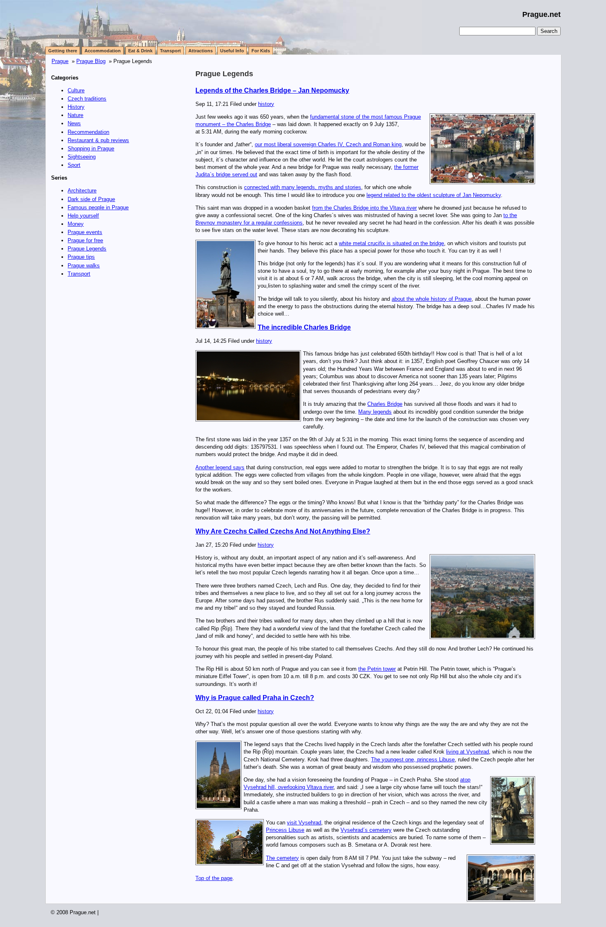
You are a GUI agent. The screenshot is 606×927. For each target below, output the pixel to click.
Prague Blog (91, 61)
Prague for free (85, 240)
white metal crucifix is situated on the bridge (391, 243)
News (74, 123)
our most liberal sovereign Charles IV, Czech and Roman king (328, 144)
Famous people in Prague (98, 207)
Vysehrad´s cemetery (366, 830)
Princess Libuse (285, 830)
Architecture (82, 190)
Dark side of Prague (91, 199)
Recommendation (88, 132)
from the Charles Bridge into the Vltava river (364, 208)
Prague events (85, 232)
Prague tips (81, 257)
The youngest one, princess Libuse (413, 759)
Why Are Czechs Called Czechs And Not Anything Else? (282, 531)
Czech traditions (87, 99)
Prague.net (541, 14)
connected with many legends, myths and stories (302, 187)
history (266, 104)
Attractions (200, 50)
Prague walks (84, 265)
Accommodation (103, 50)
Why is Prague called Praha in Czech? (254, 697)
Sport (74, 165)
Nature (75, 115)
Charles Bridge (384, 404)
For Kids (260, 50)
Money (76, 224)
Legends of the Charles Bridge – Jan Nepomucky (272, 90)
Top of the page (214, 878)
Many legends (375, 412)
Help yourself (83, 216)
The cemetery (282, 858)
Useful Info (232, 50)
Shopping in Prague (91, 148)
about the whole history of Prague (432, 299)
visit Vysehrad (304, 822)
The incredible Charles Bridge (304, 327)
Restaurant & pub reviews (98, 140)
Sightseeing (82, 157)
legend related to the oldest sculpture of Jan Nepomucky (433, 195)
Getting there (62, 50)
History (76, 107)
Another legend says (219, 467)
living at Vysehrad (467, 752)
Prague (60, 61)
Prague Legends (87, 249)
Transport (170, 50)
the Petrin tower (377, 669)
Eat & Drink (140, 50)
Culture (76, 90)
